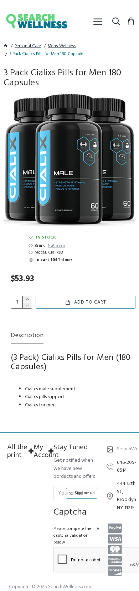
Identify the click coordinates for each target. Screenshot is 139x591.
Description (27, 336)
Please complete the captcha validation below (72, 535)
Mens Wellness (62, 46)
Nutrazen (56, 245)
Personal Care (28, 46)
